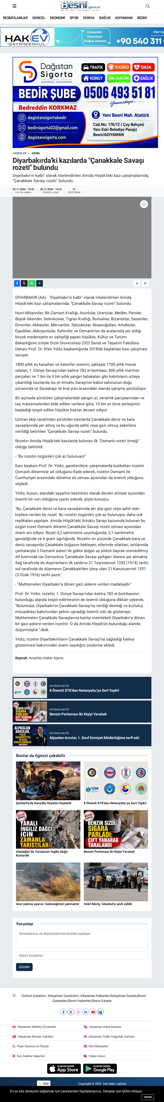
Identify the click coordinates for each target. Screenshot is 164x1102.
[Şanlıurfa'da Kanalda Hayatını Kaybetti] (48, 781)
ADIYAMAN (123, 18)
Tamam (148, 1097)
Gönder (24, 967)
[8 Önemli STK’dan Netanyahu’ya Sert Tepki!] (116, 781)
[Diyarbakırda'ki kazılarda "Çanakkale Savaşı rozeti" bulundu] (82, 237)
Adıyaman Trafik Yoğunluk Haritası (111, 1036)
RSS (45, 1084)
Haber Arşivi (97, 1056)
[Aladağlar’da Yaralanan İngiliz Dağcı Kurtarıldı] (48, 829)
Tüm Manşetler (98, 1046)
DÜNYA (88, 18)
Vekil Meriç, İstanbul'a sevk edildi (108, 904)
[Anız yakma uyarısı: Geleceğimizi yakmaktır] (48, 882)
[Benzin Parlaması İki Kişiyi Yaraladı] (116, 829)
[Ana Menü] (14, 6)
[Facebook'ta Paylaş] (17, 283)
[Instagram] (78, 1012)
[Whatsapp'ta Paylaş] (31, 283)
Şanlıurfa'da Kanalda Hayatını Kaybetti (43, 803)
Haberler (20, 153)
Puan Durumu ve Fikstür (33, 1046)
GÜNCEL (38, 18)
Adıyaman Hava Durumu (105, 1027)
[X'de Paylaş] (24, 283)
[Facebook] (63, 1012)
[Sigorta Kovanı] (85, 102)
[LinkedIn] (85, 1012)
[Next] (100, 1012)
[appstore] (64, 1068)
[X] (71, 1012)
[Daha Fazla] (39, 283)
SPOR (74, 18)
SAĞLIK (104, 18)
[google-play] (100, 1068)
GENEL (36, 153)
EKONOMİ (57, 18)
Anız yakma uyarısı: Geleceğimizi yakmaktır (47, 904)
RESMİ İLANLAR (15, 18)
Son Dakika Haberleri (31, 1056)
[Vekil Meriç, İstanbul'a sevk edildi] (116, 882)
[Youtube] (93, 1012)
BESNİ (142, 18)
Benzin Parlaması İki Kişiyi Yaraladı (109, 852)
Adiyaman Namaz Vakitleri (35, 1036)
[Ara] (147, 6)
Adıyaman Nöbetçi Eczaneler (37, 1027)
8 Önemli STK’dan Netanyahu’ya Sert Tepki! (115, 803)
